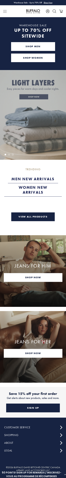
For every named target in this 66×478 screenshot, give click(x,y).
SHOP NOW (33, 277)
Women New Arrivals (33, 190)
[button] (33, 474)
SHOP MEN (33, 46)
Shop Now (48, 2)
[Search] (54, 11)
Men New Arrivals (32, 179)
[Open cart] (61, 11)
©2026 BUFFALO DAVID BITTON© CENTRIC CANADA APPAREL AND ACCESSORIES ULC (33, 469)
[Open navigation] (5, 11)
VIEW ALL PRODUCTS (33, 216)
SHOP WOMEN (33, 57)
